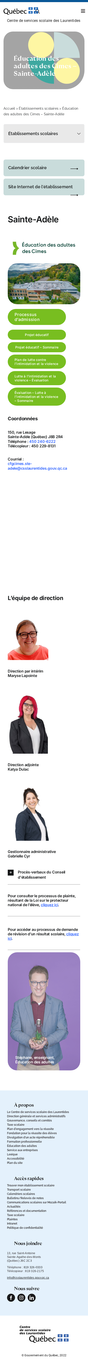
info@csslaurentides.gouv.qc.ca (28, 1277)
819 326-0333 (33, 1267)
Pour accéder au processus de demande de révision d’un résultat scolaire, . (43, 934)
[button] (44, 874)
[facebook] (11, 1298)
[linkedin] (32, 1298)
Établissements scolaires (38, 108)
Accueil (9, 108)
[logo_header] (21, 9)
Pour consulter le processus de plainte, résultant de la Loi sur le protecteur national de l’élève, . (42, 900)
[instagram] (21, 1298)
